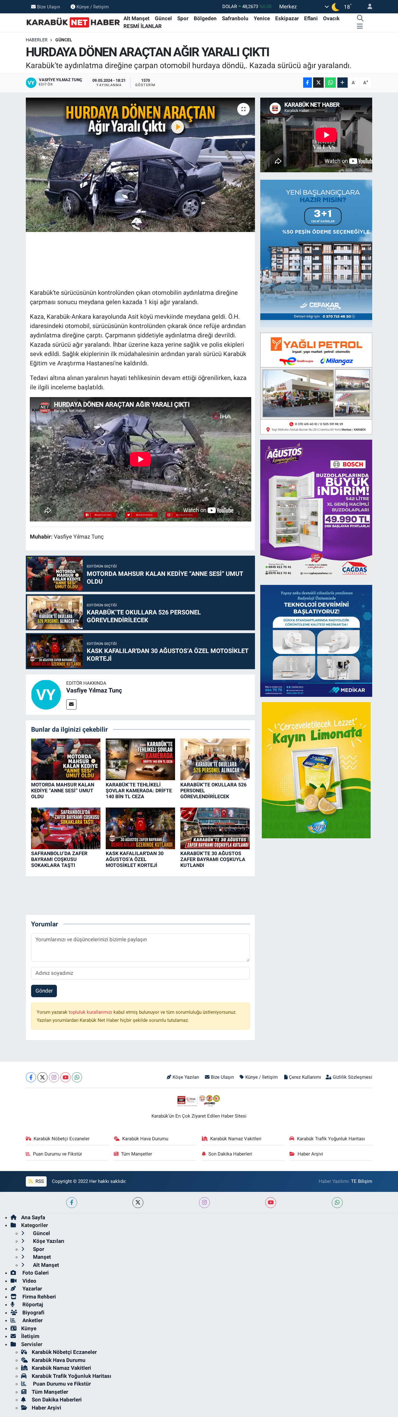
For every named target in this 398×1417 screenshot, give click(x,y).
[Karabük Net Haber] (73, 22)
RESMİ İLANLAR (142, 26)
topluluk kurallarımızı (91, 1012)
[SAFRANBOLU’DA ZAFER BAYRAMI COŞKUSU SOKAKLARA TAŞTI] (65, 828)
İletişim (30, 1336)
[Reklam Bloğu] (322, 253)
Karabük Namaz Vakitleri (235, 1138)
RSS (39, 1181)
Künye (28, 1328)
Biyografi (32, 1312)
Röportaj (32, 1304)
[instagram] (204, 1202)
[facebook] (71, 1202)
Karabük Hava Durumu (145, 1138)
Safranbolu (235, 18)
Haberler (37, 39)
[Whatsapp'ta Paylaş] (330, 82)
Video (28, 1281)
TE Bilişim (361, 1181)
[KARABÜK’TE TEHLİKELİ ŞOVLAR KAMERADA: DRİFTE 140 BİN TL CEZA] (140, 759)
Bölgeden (205, 18)
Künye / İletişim (92, 6)
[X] (42, 1077)
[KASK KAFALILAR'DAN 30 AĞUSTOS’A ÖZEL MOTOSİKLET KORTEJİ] (140, 828)
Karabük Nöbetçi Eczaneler (62, 1138)
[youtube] (270, 1202)
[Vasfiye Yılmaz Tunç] (46, 694)
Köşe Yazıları (186, 1077)
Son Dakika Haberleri (230, 1154)
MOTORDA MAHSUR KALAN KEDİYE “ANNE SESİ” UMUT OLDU (62, 790)
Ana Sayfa (33, 1217)
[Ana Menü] (360, 26)
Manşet (41, 1257)
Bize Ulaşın (48, 6)
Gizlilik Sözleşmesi (352, 1077)
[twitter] (137, 1202)
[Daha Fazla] (342, 82)
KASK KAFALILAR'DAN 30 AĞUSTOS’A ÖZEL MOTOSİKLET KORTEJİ (135, 859)
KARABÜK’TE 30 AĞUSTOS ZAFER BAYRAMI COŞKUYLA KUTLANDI (212, 859)
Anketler (32, 1320)
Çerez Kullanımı (305, 1077)
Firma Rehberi (38, 1297)
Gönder (44, 991)
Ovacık (331, 18)
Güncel (163, 18)
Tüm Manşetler (136, 1154)
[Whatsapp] (77, 1077)
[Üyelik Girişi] (367, 6)
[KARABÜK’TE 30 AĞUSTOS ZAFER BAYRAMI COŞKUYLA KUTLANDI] (215, 828)
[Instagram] (54, 1077)
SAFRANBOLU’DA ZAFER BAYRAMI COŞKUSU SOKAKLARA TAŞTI (59, 859)
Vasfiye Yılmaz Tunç (94, 690)
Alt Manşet (136, 18)
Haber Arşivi (310, 1154)
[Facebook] (31, 1077)
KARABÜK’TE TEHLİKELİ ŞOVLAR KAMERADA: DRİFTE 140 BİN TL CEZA (139, 790)
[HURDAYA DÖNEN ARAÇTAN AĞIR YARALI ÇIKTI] (140, 165)
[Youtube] (65, 1077)
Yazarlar (31, 1288)
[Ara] (360, 19)
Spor (182, 18)
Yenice (262, 18)
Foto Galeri (35, 1273)
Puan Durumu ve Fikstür (57, 1154)
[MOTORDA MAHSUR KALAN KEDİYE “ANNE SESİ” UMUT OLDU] (65, 759)
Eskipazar (287, 18)
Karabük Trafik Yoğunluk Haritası (331, 1138)
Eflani (311, 18)
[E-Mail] (71, 704)
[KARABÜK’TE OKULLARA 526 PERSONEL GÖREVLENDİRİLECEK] (215, 759)
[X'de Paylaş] (318, 82)
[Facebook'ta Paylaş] (307, 82)
